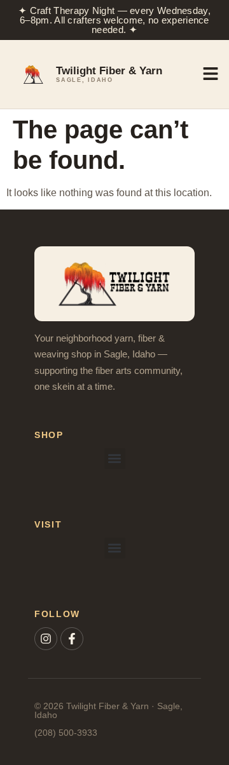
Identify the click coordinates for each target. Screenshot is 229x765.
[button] (114, 458)
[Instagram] (45, 638)
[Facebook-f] (71, 638)
